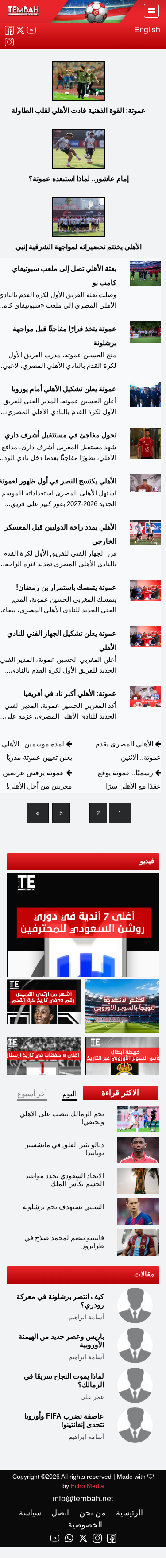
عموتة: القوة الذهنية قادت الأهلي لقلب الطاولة (79, 110)
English (147, 29)
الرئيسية (128, 1512)
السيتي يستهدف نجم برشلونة (63, 1206)
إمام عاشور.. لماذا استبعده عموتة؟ (79, 178)
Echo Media (87, 1485)
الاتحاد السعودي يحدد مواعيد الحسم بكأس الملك (64, 1179)
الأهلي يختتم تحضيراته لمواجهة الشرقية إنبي (78, 247)
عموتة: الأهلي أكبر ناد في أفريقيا (69, 693)
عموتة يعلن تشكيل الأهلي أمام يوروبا (64, 389)
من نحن (91, 1512)
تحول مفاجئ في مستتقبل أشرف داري (60, 435)
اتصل (59, 1512)
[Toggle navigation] (151, 11)
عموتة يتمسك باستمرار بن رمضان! (66, 587)
